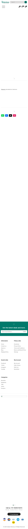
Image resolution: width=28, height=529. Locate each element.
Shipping (3, 89)
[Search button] (26, 2)
